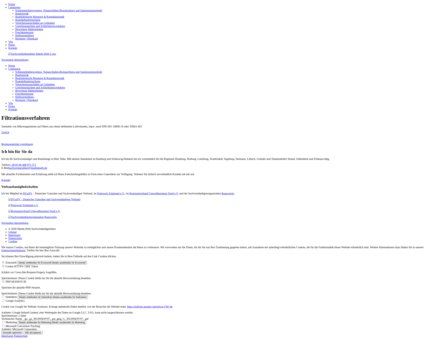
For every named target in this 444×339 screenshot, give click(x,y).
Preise (11, 44)
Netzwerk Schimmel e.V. (111, 193)
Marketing (11, 322)
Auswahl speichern (12, 332)
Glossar (12, 232)
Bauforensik (22, 13)
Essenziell (11, 262)
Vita (10, 41)
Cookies (12, 241)
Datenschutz (15, 238)
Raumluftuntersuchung (27, 19)
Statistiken (11, 296)
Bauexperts (228, 193)
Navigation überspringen (14, 59)
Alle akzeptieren (33, 332)
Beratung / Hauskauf (26, 38)
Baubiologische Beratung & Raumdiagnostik (39, 16)
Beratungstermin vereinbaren (17, 144)
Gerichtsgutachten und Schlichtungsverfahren (40, 26)
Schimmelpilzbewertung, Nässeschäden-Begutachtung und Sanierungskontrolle (58, 10)
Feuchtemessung (24, 32)
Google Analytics (15, 300)
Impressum (14, 235)
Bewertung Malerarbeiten (29, 29)
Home (11, 4)
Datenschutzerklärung (13, 250)
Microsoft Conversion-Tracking (23, 326)
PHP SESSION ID (16, 281)
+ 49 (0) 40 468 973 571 (23, 164)
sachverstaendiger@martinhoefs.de (28, 167)
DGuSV (27, 193)
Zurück (5, 132)
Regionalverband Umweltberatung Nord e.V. (154, 193)
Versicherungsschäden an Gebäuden (35, 23)
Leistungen (14, 7)
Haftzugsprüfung (24, 35)
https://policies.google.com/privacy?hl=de (150, 306)
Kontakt (12, 48)
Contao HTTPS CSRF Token (22, 266)
